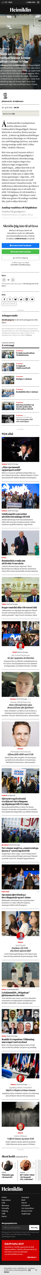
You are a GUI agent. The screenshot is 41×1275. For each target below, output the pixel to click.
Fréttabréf (25, 1205)
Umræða (5, 1208)
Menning (5, 1205)
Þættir (4, 1216)
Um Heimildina (27, 1208)
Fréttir (4, 1197)
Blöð (23, 1200)
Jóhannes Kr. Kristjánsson (12, 101)
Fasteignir (25, 1197)
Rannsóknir (6, 1200)
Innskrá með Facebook (21, 245)
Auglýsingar (26, 1213)
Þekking (5, 1211)
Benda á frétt (26, 1211)
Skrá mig (34, 1228)
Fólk (3, 1203)
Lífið (3, 1213)
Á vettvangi (5, 48)
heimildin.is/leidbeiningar (21, 265)
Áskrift (24, 1203)
